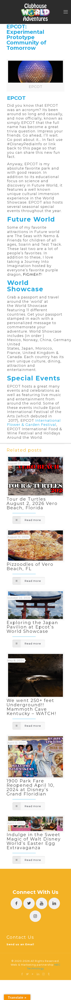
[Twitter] (27, 974)
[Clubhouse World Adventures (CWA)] (35, 12)
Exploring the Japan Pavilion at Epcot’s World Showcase (32, 627)
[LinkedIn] (38, 974)
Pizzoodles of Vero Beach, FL (30, 566)
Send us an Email (20, 944)
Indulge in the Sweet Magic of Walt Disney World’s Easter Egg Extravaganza (34, 841)
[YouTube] (33, 974)
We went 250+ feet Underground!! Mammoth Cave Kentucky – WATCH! (31, 707)
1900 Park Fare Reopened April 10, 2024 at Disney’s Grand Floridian (31, 787)
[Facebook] (22, 974)
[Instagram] (43, 974)
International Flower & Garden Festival (34, 422)
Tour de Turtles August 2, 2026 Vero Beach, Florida (32, 503)
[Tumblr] (49, 974)
